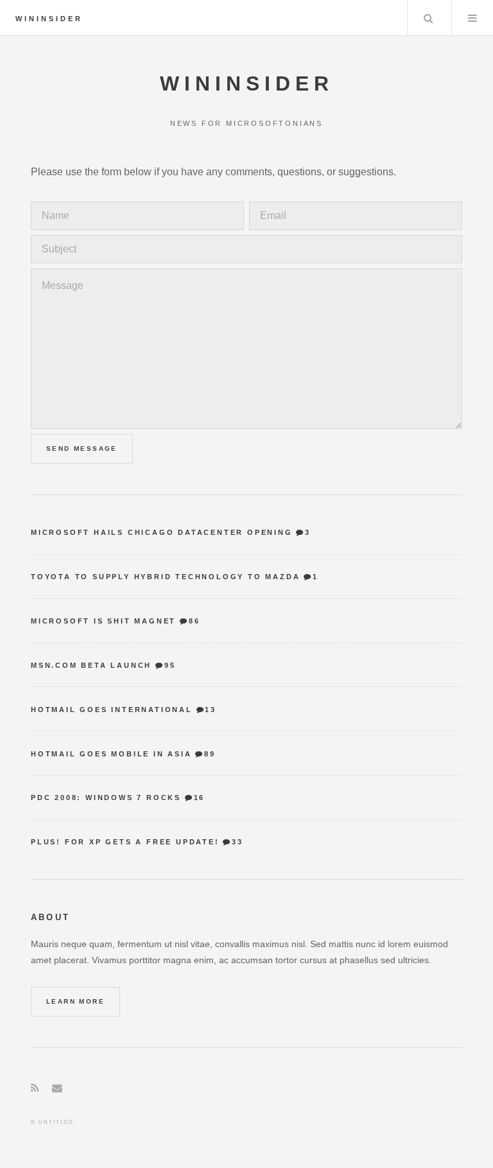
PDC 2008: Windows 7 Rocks (106, 797)
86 (194, 621)
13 (210, 709)
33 (237, 842)
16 (199, 797)
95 (169, 665)
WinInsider (49, 18)
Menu (472, 18)
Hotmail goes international (112, 709)
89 (209, 754)
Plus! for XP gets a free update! (125, 842)
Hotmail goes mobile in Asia (111, 754)
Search (428, 18)
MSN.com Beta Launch (91, 665)
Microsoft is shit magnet (103, 621)
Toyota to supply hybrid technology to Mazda (165, 576)
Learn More (75, 1001)
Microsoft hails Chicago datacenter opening (162, 532)
